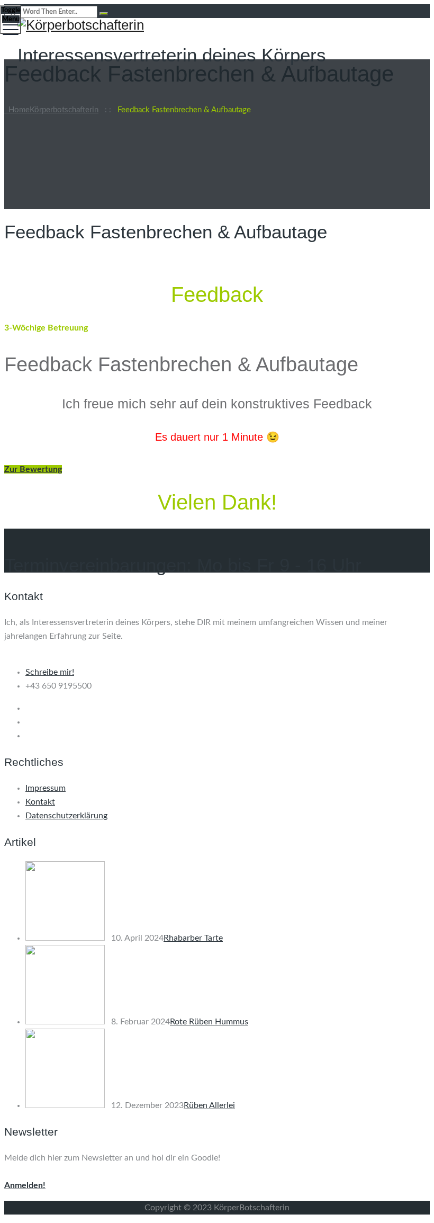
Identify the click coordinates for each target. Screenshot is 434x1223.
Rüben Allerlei (209, 1105)
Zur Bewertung (33, 469)
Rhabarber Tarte (193, 938)
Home (51, 110)
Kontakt (40, 802)
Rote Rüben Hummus (209, 1021)
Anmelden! (25, 1185)
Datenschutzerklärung (66, 815)
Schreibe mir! (49, 672)
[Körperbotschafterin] (215, 25)
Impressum (45, 788)
